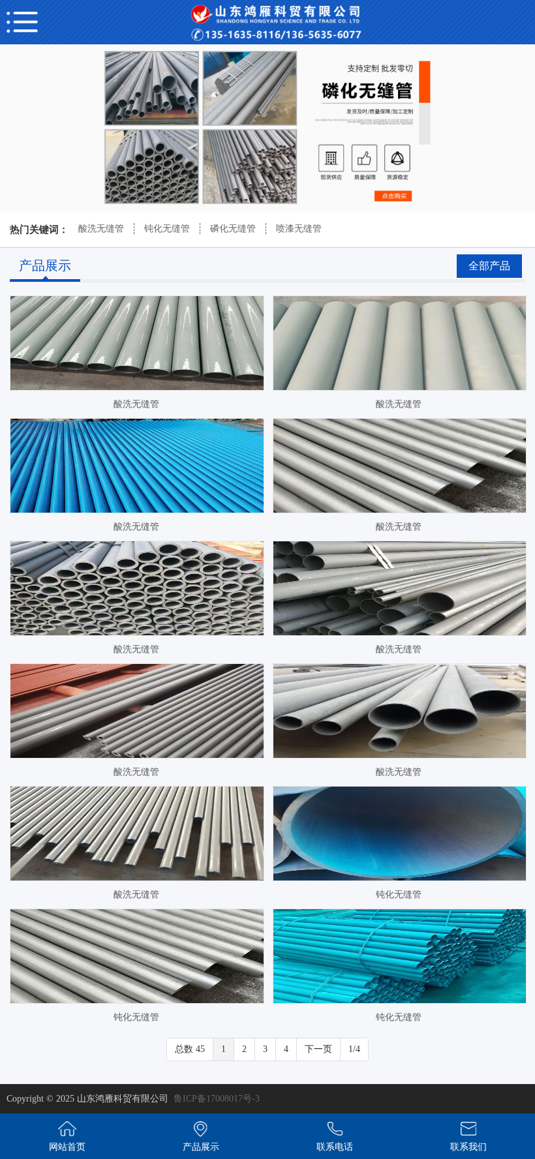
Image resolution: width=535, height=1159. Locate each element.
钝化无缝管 (167, 228)
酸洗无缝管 (101, 228)
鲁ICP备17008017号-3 (217, 1099)
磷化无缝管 (233, 228)
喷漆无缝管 (299, 228)
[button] (251, 194)
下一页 (318, 1049)
